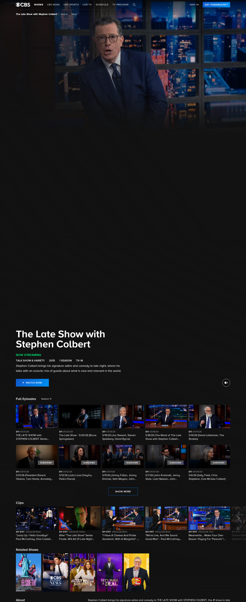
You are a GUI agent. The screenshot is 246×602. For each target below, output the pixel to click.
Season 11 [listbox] (46, 399)
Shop (74, 14)
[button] (36, 524)
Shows (38, 5)
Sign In (194, 5)
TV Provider (120, 5)
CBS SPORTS (71, 5)
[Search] (134, 4)
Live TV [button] (87, 5)
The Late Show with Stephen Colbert (36, 14)
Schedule (102, 5)
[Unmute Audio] (226, 383)
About (64, 14)
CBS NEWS (53, 5)
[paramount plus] (23, 5)
